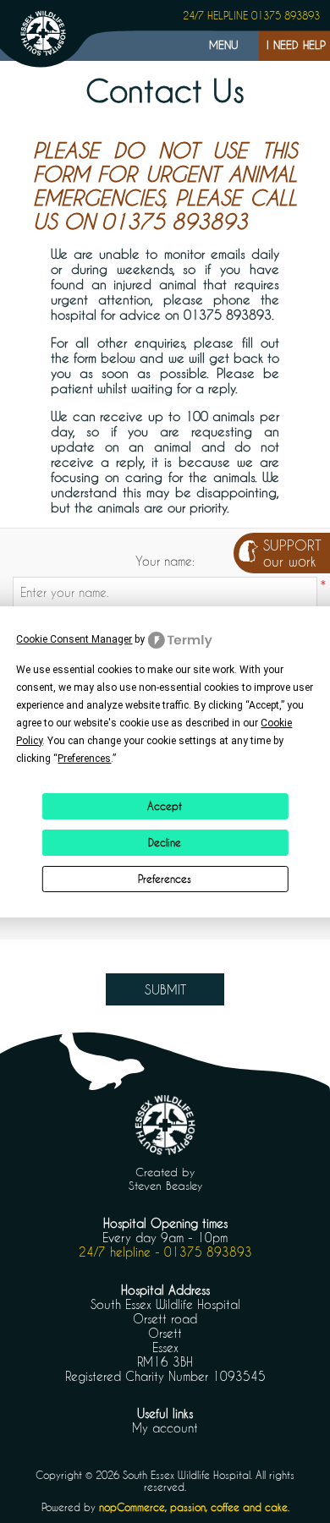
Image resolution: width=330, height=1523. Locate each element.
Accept (164, 806)
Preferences (164, 879)
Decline (164, 842)
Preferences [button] (84, 758)
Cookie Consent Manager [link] (74, 639)
